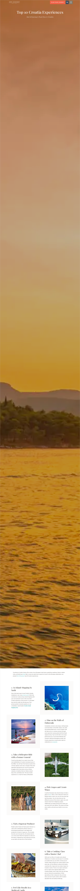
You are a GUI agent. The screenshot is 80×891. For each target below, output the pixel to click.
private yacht (25, 695)
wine (50, 794)
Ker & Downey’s (21, 676)
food (24, 674)
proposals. (54, 742)
